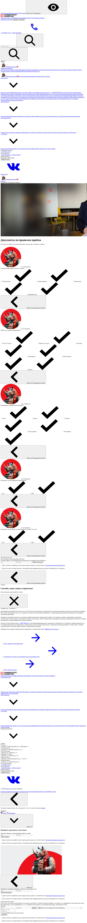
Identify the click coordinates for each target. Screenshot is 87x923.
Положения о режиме (42, 791)
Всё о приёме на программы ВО (13, 643)
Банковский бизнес (65, 98)
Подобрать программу (18, 19)
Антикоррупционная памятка (27, 791)
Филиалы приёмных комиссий (42, 709)
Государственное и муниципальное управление (21, 97)
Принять (3, 811)
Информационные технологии (19, 92)
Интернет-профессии (63, 97)
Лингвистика (36, 95)
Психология (70, 92)
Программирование (67, 95)
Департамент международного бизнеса (12, 100)
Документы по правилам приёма (60, 709)
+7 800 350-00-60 (16, 33)
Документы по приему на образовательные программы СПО (22, 656)
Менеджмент (63, 92)
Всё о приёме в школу (10, 670)
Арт (4, 98)
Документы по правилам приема (60, 116)
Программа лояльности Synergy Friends (44, 148)
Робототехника (26, 98)
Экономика (18, 94)
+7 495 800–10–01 (6, 33)
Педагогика (25, 94)
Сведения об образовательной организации (13, 13)
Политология (18, 98)
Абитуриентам (29, 76)
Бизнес (12, 94)
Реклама (42, 95)
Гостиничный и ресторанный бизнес (46, 97)
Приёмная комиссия (13, 116)
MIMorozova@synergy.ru (52, 629)
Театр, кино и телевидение (53, 95)
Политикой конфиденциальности (55, 565)
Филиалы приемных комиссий (28, 116)
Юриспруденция (5, 92)
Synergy (7, 788)
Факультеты (21, 76)
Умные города (10, 98)
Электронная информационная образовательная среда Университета (42, 725)
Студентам (47, 76)
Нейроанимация (5, 94)
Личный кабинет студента (15, 148)
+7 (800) (24, 623)
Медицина (32, 94)
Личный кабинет (75, 116)
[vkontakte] (13, 172)
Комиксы (75, 94)
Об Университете (39, 76)
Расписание (4, 148)
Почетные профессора (15, 132)
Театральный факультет (53, 98)
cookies (43, 808)
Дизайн (37, 94)
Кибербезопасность (45, 94)
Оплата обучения (28, 148)
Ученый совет (5, 132)
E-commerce (75, 98)
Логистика (55, 94)
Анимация (29, 95)
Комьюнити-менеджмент (38, 98)
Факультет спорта (20, 95)
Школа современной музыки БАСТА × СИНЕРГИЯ (44, 92)
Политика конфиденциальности (10, 791)
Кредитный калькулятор (44, 116)
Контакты (73, 132)
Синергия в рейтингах (36, 132)
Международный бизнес (65, 94)
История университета (63, 132)
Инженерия (78, 92)
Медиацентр (26, 132)
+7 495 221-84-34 (16, 155)
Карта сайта (4, 174)
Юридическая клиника (50, 132)
